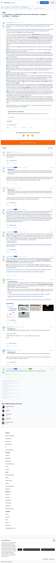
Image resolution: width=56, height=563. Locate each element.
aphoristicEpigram (10, 406)
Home (2, 7)
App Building (8, 444)
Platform (7, 433)
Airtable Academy (9, 475)
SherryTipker (9, 279)
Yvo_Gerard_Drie (9, 22)
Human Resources (9, 464)
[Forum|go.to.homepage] (9, 2)
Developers (8, 500)
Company (7, 511)
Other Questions (24, 7)
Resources (8, 491)
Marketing (7, 458)
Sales (6, 466)
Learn (6, 472)
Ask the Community (15, 7)
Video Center (8, 480)
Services (7, 497)
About (6, 514)
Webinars (7, 489)
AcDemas (8, 410)
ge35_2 (7, 188)
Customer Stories (9, 486)
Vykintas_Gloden (9, 422)
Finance (7, 469)
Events (7, 478)
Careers (7, 517)
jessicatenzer (8, 414)
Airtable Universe (9, 508)
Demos (7, 483)
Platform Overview (9, 436)
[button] (1, 3)
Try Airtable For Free (10, 528)
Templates (8, 506)
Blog (6, 520)
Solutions (7, 452)
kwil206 (8, 350)
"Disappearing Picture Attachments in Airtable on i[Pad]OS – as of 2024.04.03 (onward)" (25, 271)
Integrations (8, 438)
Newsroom (8, 525)
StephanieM (8, 152)
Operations (8, 461)
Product (7, 455)
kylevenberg (8, 418)
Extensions (8, 441)
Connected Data (9, 450)
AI (5, 447)
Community (7, 7)
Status (7, 522)
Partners (7, 494)
